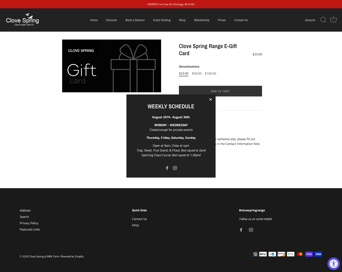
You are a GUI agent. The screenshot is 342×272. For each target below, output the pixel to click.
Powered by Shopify (72, 256)
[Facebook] (167, 167)
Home (94, 20)
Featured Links (30, 229)
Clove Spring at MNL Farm (44, 256)
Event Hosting (162, 20)
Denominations (189, 66)
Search (24, 216)
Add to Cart (220, 91)
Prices (222, 20)
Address (25, 210)
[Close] (210, 99)
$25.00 (183, 73)
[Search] (323, 20)
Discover (111, 20)
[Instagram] (175, 167)
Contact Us (241, 20)
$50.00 (196, 73)
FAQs (135, 225)
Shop (182, 20)
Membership (201, 20)
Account (310, 20)
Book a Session (135, 20)
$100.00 (210, 73)
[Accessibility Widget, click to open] (333, 263)
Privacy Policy (29, 223)
